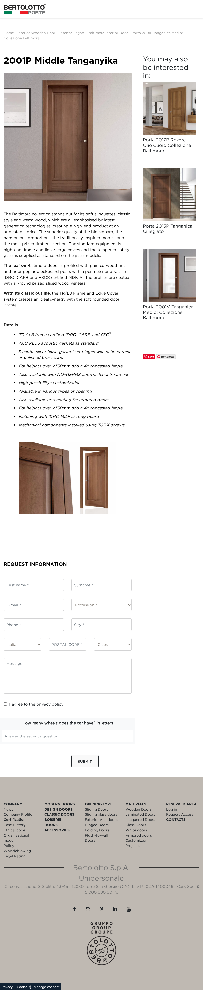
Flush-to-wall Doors (96, 837)
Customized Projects (136, 842)
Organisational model (16, 837)
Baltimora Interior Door (108, 33)
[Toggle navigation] (192, 9)
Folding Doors (97, 830)
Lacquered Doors (140, 819)
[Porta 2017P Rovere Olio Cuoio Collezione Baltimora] (169, 108)
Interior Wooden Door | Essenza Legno (50, 33)
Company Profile (18, 814)
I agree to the (36, 704)
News (8, 809)
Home (9, 33)
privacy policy (49, 704)
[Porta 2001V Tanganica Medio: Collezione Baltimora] (169, 275)
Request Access (179, 814)
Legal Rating (14, 856)
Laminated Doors (140, 814)
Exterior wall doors (101, 819)
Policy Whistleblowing (17, 848)
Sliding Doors (96, 809)
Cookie (22, 987)
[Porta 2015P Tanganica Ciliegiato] (169, 194)
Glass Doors (136, 825)
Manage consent (47, 987)
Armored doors (139, 835)
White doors (136, 830)
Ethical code (14, 830)
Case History (14, 825)
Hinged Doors (97, 825)
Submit (85, 761)
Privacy (7, 987)
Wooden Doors (139, 809)
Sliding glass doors (101, 814)
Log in (171, 809)
